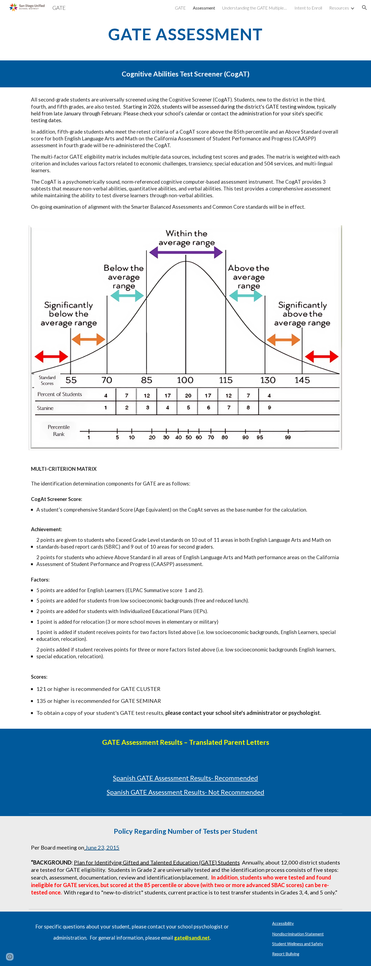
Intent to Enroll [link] (308, 7)
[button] (364, 7)
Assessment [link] (204, 7)
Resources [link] (339, 7)
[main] (185, 34)
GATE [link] (180, 7)
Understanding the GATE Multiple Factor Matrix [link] (254, 7)
